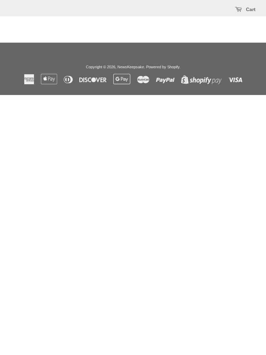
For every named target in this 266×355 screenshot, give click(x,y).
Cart (250, 9)
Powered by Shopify (162, 67)
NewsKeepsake (130, 67)
